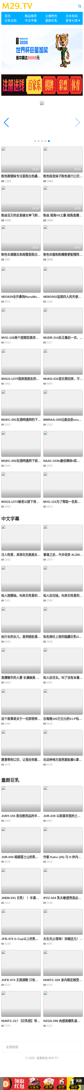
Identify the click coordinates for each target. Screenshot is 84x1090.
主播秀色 (51, 16)
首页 (8, 16)
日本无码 (11, 20)
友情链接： (13, 1047)
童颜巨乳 (51, 20)
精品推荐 (31, 16)
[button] (6, 122)
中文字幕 (31, 20)
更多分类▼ (73, 20)
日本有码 (72, 16)
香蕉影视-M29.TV (47, 1058)
